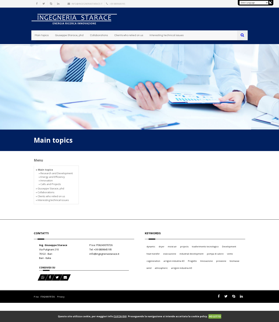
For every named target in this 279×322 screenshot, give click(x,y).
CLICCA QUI (120, 316)
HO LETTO (215, 316)
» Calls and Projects (50, 184)
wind (149, 268)
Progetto (192, 260)
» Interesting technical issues (52, 200)
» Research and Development (56, 173)
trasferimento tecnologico (205, 246)
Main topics (42, 35)
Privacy (61, 296)
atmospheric (161, 268)
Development (229, 246)
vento (230, 253)
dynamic (151, 246)
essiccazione (169, 253)
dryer (161, 246)
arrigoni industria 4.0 (174, 260)
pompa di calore (215, 253)
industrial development (191, 253)
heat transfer (153, 253)
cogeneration (153, 260)
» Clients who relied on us (50, 196)
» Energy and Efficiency (52, 177)
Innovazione (206, 260)
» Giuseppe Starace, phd (50, 188)
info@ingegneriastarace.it (87, 3)
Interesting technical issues (167, 35)
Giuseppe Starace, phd (69, 35)
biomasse (234, 260)
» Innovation (46, 180)
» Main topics (44, 169)
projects (184, 246)
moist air (172, 246)
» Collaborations (45, 192)
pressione (221, 260)
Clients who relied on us (128, 35)
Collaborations (99, 35)
